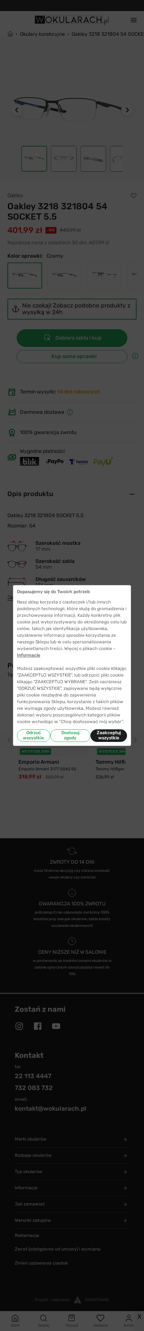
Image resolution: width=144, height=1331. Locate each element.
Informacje (28, 655)
